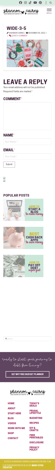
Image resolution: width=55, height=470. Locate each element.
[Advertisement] (23, 313)
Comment (12, 99)
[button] (50, 2)
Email (9, 150)
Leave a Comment (19, 36)
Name (8, 135)
